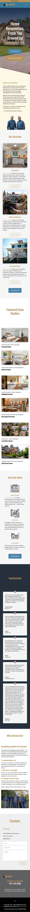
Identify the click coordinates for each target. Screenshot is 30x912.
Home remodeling (7, 173)
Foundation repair (7, 269)
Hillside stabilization (7, 220)
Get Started (15, 51)
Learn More (15, 186)
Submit (22, 863)
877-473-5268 (15, 884)
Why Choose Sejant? (15, 58)
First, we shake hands (10, 497)
